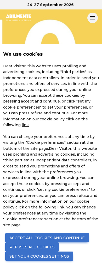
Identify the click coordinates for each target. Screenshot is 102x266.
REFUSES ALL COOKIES (32, 247)
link (25, 124)
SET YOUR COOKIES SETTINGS (39, 256)
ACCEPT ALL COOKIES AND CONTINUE (47, 238)
